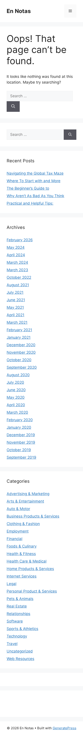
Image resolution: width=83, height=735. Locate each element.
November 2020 (21, 352)
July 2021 (15, 292)
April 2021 (15, 315)
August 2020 (18, 375)
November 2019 (21, 442)
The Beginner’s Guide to (28, 188)
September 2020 (22, 367)
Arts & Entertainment (25, 501)
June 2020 (16, 390)
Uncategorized (20, 651)
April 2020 (16, 405)
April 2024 (16, 255)
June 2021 (16, 300)
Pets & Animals (20, 599)
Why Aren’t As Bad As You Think (35, 196)
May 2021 (15, 307)
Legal (11, 584)
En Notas (19, 11)
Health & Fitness (21, 554)
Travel (12, 643)
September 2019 (21, 457)
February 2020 (20, 420)
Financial (14, 539)
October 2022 (19, 277)
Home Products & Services (30, 569)
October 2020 (19, 360)
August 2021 (18, 285)
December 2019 (21, 435)
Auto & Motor (18, 509)
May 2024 (16, 247)
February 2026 (20, 240)
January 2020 (19, 427)
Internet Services (22, 576)
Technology (17, 636)
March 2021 (17, 322)
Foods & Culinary (22, 546)
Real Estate (17, 606)
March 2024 (17, 262)
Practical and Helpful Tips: (30, 203)
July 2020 (15, 382)
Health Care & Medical (26, 561)
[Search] (13, 106)
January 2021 (19, 337)
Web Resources (20, 658)
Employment (18, 531)
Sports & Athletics (22, 629)
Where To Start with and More (33, 181)
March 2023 (17, 270)
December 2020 (21, 345)
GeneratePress (64, 728)
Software (15, 621)
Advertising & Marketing (28, 494)
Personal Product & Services (32, 591)
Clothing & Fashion (23, 524)
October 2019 (19, 450)
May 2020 (16, 397)
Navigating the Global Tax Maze (35, 173)
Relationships (18, 614)
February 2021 (19, 330)
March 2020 (17, 412)
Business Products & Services (33, 516)
